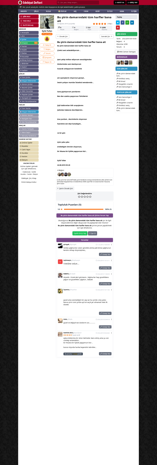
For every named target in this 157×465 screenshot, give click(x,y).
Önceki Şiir (63, 36)
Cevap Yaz (106, 254)
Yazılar (24, 46)
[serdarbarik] (63, 174)
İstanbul (79, 82)
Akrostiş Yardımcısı (29, 136)
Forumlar (25, 57)
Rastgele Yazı (27, 118)
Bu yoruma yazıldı (73, 354)
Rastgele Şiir (26, 98)
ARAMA (122, 11)
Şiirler (24, 39)
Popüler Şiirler (27, 94)
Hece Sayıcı (26, 132)
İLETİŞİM (133, 11)
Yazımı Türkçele (28, 129)
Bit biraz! (121, 81)
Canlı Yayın (26, 149)
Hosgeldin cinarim (125, 84)
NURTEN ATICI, (72, 333)
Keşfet (24, 50)
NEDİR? (98, 11)
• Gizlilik (33, 172)
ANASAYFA (24, 11)
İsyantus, (70, 290)
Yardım (24, 156)
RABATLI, (69, 274)
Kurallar (25, 153)
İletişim (25, 160)
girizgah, (69, 244)
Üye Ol (93, 233)
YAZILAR (48, 11)
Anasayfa (25, 32)
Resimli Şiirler (27, 88)
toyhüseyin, (71, 260)
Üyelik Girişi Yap (80, 233)
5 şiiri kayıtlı (48, 34)
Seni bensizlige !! (125, 87)
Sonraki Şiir (105, 36)
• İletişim (35, 174)
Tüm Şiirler (26, 77)
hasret (59, 124)
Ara (23, 36)
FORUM (86, 11)
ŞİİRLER (36, 11)
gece (80, 78)
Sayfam (24, 70)
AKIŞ (75, 11)
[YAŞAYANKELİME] (69, 174)
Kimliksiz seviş (124, 78)
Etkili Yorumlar (27, 91)
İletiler (24, 53)
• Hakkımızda (26, 172)
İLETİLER (109, 11)
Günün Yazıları (27, 115)
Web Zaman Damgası (127, 52)
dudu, (67, 319)
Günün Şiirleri (27, 84)
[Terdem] (59, 174)
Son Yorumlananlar (29, 101)
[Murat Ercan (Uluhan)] (66, 174)
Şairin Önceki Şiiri (66, 188)
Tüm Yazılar (26, 108)
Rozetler (25, 146)
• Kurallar (23, 174)
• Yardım (29, 174)
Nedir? (24, 67)
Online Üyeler (27, 143)
